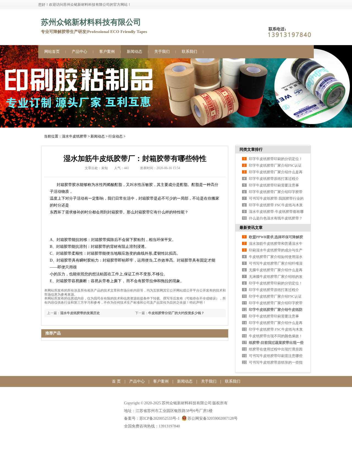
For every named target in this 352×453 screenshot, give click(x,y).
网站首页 (52, 52)
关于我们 (162, 52)
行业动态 (115, 136)
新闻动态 (134, 52)
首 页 (116, 381)
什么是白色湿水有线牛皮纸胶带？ (275, 218)
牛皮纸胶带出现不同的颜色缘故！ (275, 336)
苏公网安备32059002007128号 (213, 418)
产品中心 (79, 52)
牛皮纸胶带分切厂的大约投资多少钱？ (176, 313)
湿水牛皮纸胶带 (74, 136)
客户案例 (107, 52)
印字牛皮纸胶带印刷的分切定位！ (275, 159)
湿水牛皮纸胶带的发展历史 (80, 313)
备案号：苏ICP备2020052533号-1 (152, 418)
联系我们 (189, 52)
